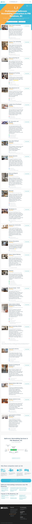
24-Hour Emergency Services (12, 21)
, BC (17, 493)
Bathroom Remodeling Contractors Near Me (4, 488)
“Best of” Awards (13, 514)
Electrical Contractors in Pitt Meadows (14, 495)
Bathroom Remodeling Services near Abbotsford (23, 488)
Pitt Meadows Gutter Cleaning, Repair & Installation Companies (22, 496)
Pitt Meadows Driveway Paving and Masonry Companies (22, 498)
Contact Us (12, 516)
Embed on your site (17, 458)
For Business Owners (13, 512)
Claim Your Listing (13, 513)
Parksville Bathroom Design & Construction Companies (14, 488)
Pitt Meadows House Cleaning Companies (13, 498)
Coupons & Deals (22, 21)
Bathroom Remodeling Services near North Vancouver (13, 490)
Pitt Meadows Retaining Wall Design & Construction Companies (5, 496)
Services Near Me (13, 511)
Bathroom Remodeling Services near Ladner (22, 490)
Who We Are (12, 515)
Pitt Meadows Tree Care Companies (5, 498)
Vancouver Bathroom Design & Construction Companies (4, 490)
